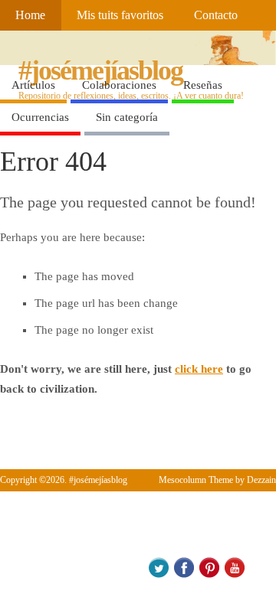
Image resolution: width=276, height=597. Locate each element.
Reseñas (202, 85)
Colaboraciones (119, 85)
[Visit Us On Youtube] (234, 575)
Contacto (216, 15)
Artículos (33, 85)
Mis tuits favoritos (120, 15)
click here (199, 369)
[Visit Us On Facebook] (183, 575)
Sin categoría (127, 117)
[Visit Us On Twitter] (158, 575)
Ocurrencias (40, 117)
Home (30, 15)
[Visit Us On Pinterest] (209, 575)
